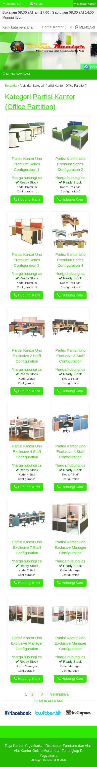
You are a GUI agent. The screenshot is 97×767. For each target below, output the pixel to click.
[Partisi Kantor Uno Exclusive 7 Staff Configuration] (27, 534)
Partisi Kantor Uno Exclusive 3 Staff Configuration (70, 355)
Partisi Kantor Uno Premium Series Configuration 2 (70, 164)
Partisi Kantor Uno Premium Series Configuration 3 (27, 259)
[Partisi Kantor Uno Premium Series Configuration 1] (27, 151)
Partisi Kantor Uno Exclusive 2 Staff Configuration (27, 355)
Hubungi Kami (28, 199)
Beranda (11, 85)
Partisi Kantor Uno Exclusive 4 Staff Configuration (27, 451)
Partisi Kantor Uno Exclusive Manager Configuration (70, 547)
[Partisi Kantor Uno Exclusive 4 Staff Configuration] (27, 438)
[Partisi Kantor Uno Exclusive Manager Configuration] (70, 534)
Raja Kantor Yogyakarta (23, 746)
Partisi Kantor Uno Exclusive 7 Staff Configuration (27, 547)
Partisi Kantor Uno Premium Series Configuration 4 (70, 259)
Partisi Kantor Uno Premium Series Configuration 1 (27, 164)
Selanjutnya (59, 694)
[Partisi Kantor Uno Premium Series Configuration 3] (27, 247)
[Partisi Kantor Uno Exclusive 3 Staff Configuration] (70, 343)
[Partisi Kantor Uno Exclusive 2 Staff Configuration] (27, 343)
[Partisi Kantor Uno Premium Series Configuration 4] (70, 247)
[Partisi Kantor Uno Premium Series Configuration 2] (70, 151)
